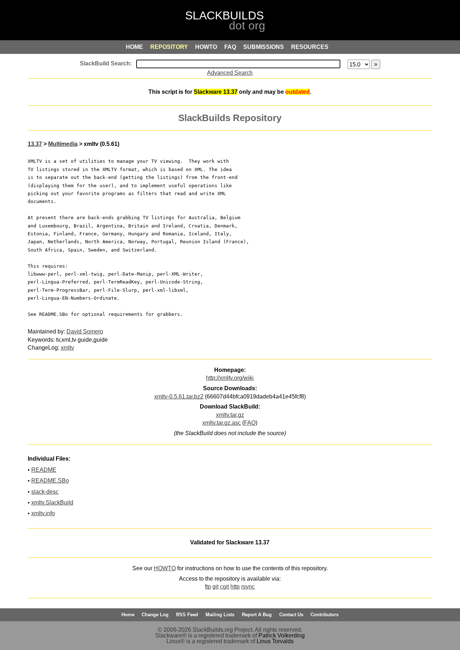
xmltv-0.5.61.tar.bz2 (178, 396)
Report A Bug (257, 614)
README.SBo (50, 481)
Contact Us (291, 614)
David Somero (84, 331)
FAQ (250, 423)
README (43, 470)
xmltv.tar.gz (230, 415)
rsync (248, 587)
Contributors (324, 614)
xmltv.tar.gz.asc (221, 423)
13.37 (35, 144)
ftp (208, 587)
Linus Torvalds (275, 641)
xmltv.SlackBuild (52, 502)
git (215, 587)
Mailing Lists (220, 614)
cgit (224, 587)
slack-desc (45, 492)
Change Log (155, 614)
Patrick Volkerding (281, 635)
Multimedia (63, 144)
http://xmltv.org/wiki (230, 378)
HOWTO (165, 568)
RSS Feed (187, 614)
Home (127, 614)
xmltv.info (43, 513)
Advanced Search (230, 73)
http (235, 587)
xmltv (67, 348)
